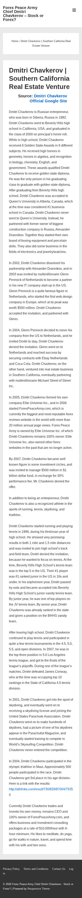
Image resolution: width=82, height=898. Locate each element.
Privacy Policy (11, 868)
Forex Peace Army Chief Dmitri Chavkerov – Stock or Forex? (23, 13)
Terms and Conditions (36, 868)
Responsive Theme (38, 888)
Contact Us (58, 868)
